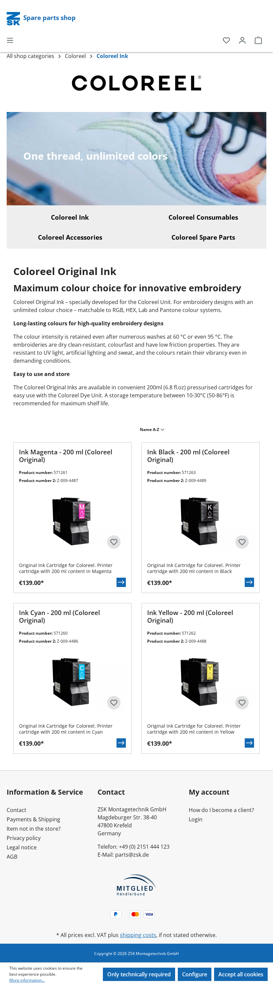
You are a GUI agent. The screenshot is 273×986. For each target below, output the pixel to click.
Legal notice (22, 847)
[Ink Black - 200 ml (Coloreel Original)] (200, 520)
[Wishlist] (226, 40)
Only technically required (139, 974)
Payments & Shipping (33, 819)
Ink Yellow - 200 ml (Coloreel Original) (190, 617)
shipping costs (138, 935)
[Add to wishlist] (114, 542)
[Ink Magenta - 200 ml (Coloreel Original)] (72, 520)
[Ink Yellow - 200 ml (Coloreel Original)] (200, 681)
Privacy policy (24, 838)
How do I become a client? (221, 810)
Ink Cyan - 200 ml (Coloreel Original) (59, 617)
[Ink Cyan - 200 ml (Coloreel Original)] (72, 681)
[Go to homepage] (14, 18)
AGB (12, 856)
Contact (16, 810)
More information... (27, 980)
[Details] (121, 582)
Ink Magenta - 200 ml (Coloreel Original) (65, 456)
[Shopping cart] (258, 40)
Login (195, 819)
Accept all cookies (240, 974)
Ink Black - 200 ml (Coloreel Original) (188, 456)
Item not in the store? (34, 828)
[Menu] (10, 40)
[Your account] (242, 40)
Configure (194, 974)
